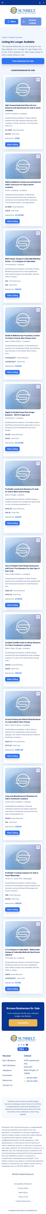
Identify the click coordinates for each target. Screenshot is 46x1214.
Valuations (7, 1070)
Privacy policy (23, 1188)
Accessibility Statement (23, 1184)
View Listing (12, 144)
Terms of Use (23, 1197)
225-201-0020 (32, 1081)
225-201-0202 (31, 1078)
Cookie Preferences (23, 1201)
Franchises (7, 1075)
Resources (7, 1080)
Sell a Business (9, 1065)
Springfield (32, 1210)
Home (4, 37)
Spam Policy (23, 1192)
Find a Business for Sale (22, 61)
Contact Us (7, 1085)
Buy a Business (9, 1060)
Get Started (23, 1023)
